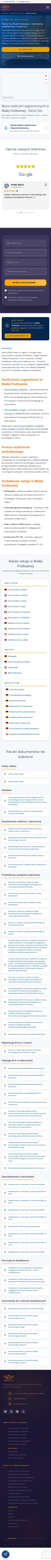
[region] (25, 86)
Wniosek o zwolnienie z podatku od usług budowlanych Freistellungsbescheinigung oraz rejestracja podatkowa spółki (25, 913)
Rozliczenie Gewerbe (18, 701)
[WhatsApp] (23, 1411)
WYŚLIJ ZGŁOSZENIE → (25, 282)
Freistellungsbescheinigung (20, 695)
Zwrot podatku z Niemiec (16, 389)
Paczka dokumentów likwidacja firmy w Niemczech (26, 1068)
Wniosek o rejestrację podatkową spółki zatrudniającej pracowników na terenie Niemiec (25, 1135)
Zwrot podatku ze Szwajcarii (19, 612)
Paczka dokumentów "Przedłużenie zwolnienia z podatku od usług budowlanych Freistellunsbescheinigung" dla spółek (25, 1024)
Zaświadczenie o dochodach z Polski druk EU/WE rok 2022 (27, 1193)
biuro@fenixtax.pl (24, 1)
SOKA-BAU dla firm (17, 690)
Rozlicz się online (27, 56)
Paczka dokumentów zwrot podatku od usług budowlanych (24, 894)
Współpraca (12, 1523)
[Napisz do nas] (5, 1554)
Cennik (11, 1511)
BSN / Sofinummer (15, 673)
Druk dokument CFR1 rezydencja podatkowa (24, 1227)
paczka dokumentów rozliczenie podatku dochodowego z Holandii (23, 1352)
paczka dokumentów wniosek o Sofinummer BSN (25, 1309)
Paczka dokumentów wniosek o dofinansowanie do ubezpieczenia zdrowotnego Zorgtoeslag (26, 848)
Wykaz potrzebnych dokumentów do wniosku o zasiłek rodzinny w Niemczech (25, 830)
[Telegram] (17, 1411)
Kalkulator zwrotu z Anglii (18, 640)
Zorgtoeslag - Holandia (17, 1455)
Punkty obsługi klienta (17, 1520)
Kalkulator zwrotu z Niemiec (19, 623)
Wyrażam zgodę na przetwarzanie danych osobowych (26, 291)
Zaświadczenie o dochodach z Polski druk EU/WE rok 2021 (27, 1202)
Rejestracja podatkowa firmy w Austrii (24, 734)
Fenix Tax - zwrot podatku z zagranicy (17, 1545)
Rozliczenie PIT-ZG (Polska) (18, 618)
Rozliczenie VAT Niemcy (17, 1487)
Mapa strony (13, 1527)
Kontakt (11, 1517)
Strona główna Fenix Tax (19, 336)
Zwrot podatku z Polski (17, 1444)
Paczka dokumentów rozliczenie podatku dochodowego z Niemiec (23, 1344)
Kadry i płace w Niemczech (20, 723)
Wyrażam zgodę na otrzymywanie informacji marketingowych (23, 298)
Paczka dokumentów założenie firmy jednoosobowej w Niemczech (27, 1103)
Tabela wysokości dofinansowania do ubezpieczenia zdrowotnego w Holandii (27, 839)
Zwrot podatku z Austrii (13, 429)
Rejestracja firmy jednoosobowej (22, 712)
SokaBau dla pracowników (18, 1497)
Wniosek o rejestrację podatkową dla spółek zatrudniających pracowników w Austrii (24, 1051)
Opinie (10, 1514)
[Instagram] (11, 1411)
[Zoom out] (46, 79)
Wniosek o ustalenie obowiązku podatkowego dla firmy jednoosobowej (26, 924)
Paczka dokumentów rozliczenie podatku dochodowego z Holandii (23, 1335)
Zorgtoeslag (13, 667)
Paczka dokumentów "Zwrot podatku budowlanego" (27, 1034)
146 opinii (32, 170)
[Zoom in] (46, 76)
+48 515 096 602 (9, 1)
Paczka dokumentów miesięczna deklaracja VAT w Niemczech (26, 1076)
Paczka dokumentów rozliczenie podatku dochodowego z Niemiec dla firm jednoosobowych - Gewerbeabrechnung (27, 1145)
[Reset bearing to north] (46, 83)
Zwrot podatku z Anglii (15, 410)
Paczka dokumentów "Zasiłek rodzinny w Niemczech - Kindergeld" (27, 866)
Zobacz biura (27, 49)
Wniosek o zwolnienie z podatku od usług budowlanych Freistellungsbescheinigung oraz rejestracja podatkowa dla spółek (25, 884)
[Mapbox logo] (8, 97)
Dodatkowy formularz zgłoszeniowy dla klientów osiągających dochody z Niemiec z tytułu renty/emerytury (25, 1270)
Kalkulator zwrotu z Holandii (19, 629)
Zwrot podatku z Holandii (31, 426)
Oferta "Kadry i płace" (16, 774)
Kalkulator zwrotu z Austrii (18, 634)
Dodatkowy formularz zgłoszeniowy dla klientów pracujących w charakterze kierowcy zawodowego (26, 1280)
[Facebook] (5, 1411)
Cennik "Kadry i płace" (16, 782)
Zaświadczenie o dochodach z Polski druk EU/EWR (26, 1184)
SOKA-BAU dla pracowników (19, 662)
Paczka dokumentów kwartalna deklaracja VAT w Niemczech (25, 1085)
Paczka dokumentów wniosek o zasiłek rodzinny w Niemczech (26, 857)
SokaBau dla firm (15, 1494)
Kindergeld (12, 656)
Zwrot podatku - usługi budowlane (22, 1500)
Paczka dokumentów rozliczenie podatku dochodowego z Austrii (23, 1317)
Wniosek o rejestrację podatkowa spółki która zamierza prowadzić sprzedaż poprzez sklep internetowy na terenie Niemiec (25, 1124)
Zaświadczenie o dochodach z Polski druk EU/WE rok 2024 (27, 1235)
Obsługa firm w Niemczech (19, 1471)
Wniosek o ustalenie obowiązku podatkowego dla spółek (26, 933)
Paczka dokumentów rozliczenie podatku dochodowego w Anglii (23, 1326)
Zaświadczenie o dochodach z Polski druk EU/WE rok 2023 (27, 1218)
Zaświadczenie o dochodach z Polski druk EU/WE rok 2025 (27, 1244)
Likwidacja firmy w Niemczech (21, 717)
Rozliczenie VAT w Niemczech (21, 706)
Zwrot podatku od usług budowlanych (24, 729)
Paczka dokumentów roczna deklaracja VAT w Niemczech (24, 1094)
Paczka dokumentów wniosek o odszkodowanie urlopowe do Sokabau (25, 812)
